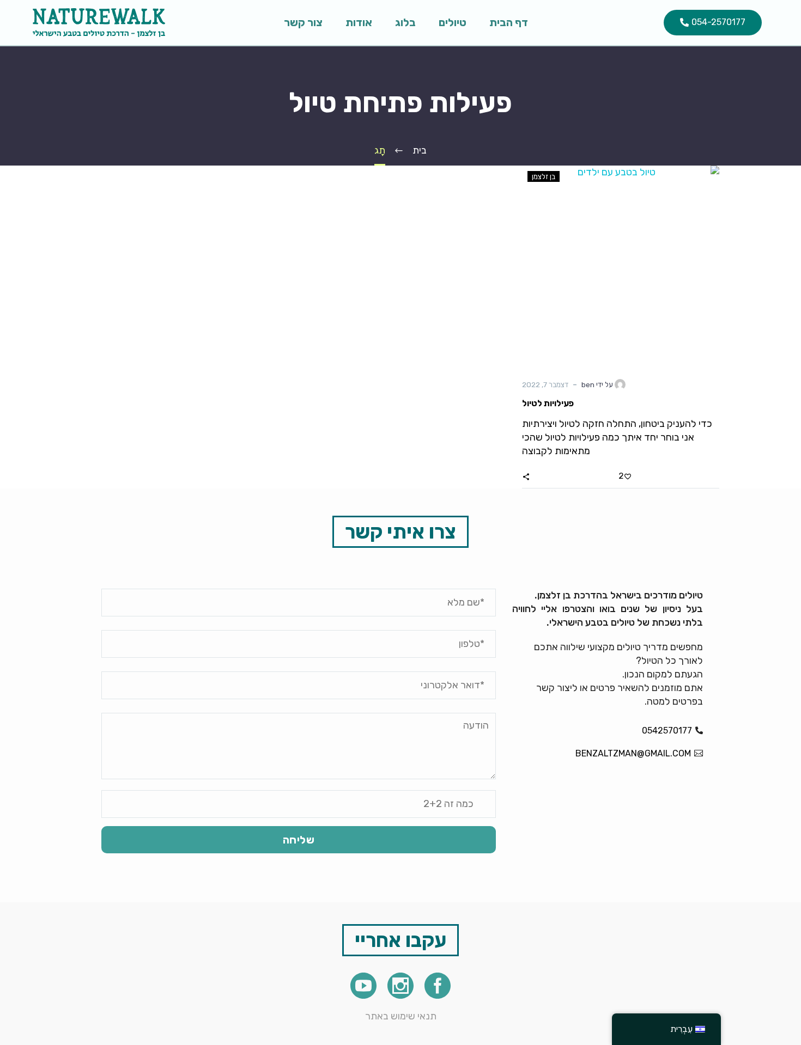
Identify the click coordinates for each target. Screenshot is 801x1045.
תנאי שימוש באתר (400, 1016)
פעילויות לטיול (548, 403)
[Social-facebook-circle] (437, 986)
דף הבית (508, 22)
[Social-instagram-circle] (400, 986)
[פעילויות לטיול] (620, 264)
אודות (358, 22)
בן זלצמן (543, 176)
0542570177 (667, 730)
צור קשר (303, 22)
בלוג (405, 22)
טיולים (452, 22)
